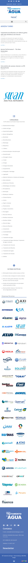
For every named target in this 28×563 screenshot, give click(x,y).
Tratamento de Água (8, 555)
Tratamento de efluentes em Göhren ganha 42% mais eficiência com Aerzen (14, 33)
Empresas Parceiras (8, 296)
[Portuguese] (24, 561)
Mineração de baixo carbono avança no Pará (13, 273)
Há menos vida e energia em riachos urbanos (14, 276)
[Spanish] (26, 561)
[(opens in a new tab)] (14, 17)
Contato (19, 4)
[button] (1, 17)
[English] (22, 561)
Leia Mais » (3, 45)
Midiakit (15, 4)
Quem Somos (9, 4)
